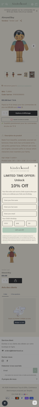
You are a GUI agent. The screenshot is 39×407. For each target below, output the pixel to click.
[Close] (35, 166)
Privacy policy (5, 241)
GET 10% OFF (19, 230)
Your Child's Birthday (9, 218)
